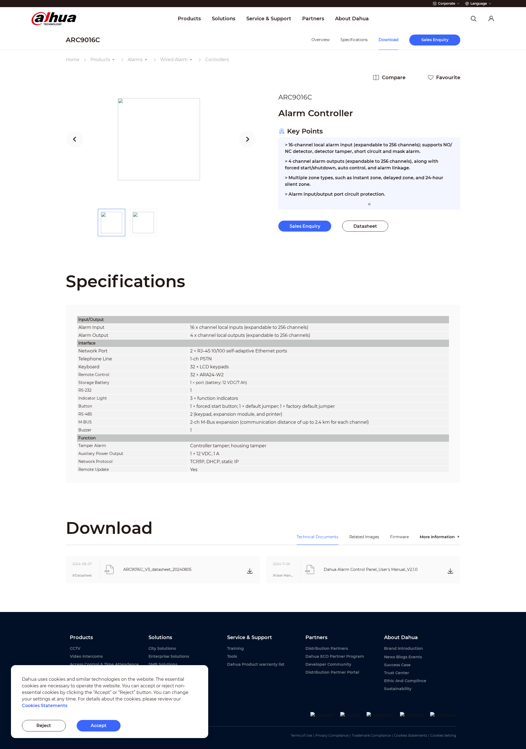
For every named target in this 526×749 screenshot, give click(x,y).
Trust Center (396, 672)
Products (100, 59)
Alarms (135, 59)
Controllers (217, 59)
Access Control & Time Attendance (104, 664)
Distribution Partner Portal (332, 672)
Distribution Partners (326, 648)
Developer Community (328, 664)
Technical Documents (317, 536)
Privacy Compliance (331, 735)
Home (72, 59)
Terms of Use (301, 735)
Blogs (401, 656)
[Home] (54, 18)
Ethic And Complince (405, 680)
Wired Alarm (174, 59)
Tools (232, 656)
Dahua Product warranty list (255, 664)
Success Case (397, 664)
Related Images (364, 536)
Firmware (399, 536)
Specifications (354, 39)
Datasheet (365, 226)
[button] (75, 139)
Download (388, 39)
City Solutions (162, 648)
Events (415, 656)
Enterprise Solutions (168, 656)
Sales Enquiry (305, 226)
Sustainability (397, 688)
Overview (320, 39)
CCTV (75, 648)
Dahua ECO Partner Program (334, 656)
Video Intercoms (86, 656)
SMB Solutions (162, 664)
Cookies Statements (410, 735)
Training (235, 648)
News (389, 656)
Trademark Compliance (371, 735)
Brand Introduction (403, 648)
